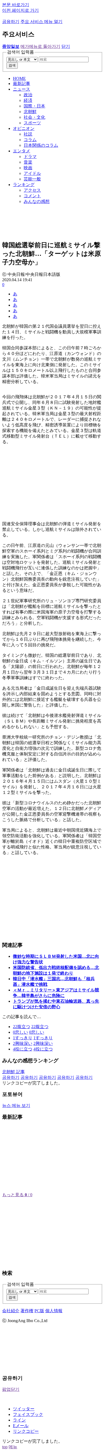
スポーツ (32, 123)
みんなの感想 (37, 201)
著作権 (26, 1310)
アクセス (32, 190)
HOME (19, 78)
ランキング (23, 184)
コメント (32, 196)
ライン (19, 1420)
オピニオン (23, 128)
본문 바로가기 (15, 4)
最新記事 (21, 83)
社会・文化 (34, 117)
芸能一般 (32, 179)
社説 (28, 134)
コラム (30, 139)
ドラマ (30, 156)
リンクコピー (26, 1431)
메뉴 (13, 1447)
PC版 (39, 1310)
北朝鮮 (30, 111)
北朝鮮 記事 (13, 1071)
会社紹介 (10, 1310)
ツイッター (23, 1409)
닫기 (65, 46)
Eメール (21, 1425)
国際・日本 (34, 106)
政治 (28, 94)
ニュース (21, 89)
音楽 (28, 162)
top (5, 1447)
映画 (28, 167)
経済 (28, 100)
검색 (12, 65)
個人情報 (53, 1310)
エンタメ (21, 151)
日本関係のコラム (41, 145)
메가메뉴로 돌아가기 (40, 46)
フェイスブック (28, 1414)
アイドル (32, 173)
